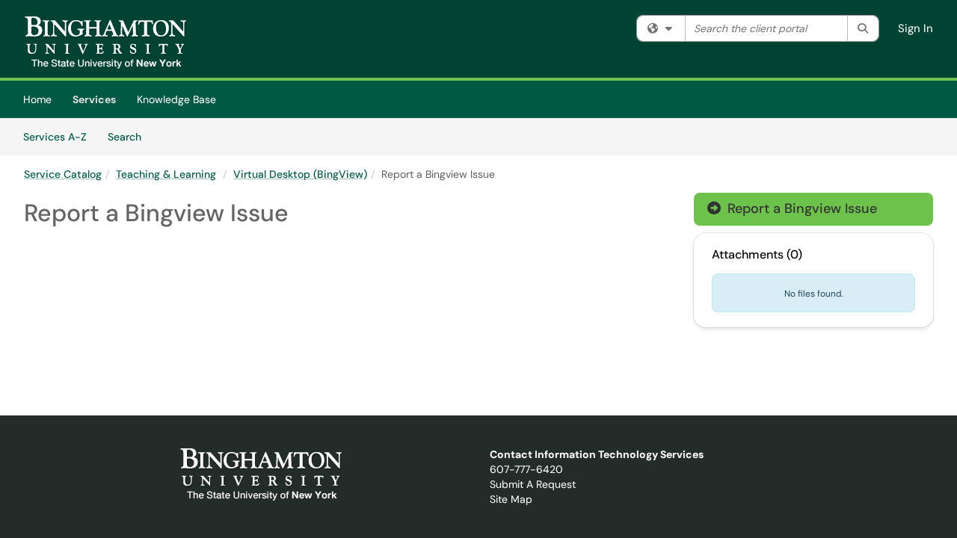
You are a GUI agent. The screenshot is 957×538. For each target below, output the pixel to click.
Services (94, 99)
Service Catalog (63, 174)
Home (37, 99)
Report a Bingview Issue (792, 208)
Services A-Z (55, 136)
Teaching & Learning (166, 174)
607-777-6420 (526, 469)
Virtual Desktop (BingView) (300, 174)
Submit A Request (533, 484)
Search (130, 136)
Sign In (915, 28)
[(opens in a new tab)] (106, 42)
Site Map (511, 499)
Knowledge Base (176, 99)
